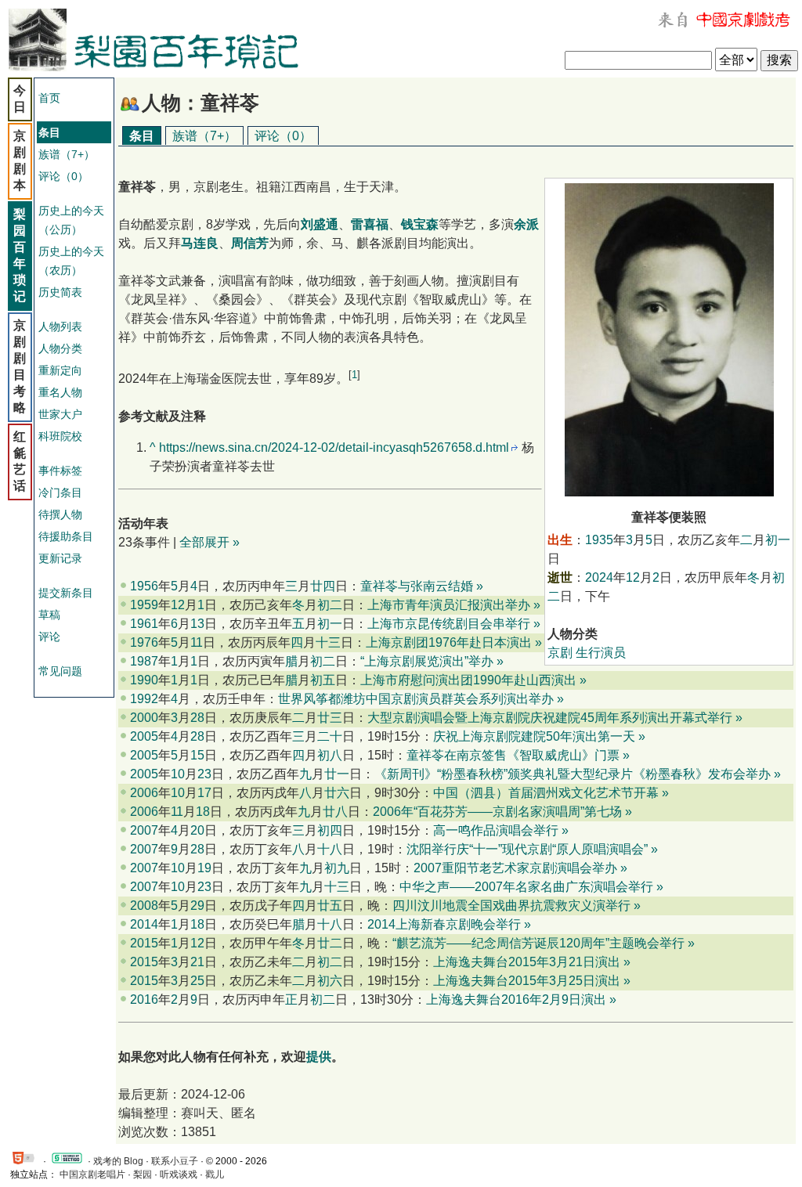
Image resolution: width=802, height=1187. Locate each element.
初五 (322, 680)
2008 (144, 905)
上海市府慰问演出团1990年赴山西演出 (468, 680)
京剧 (560, 652)
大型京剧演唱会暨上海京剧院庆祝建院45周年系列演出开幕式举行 (549, 717)
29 (197, 905)
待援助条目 (65, 536)
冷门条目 (60, 492)
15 (197, 755)
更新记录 (60, 558)
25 (197, 980)
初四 (329, 830)
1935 (599, 540)
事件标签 (60, 470)
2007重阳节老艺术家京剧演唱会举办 (515, 868)
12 (633, 577)
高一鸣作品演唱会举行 (495, 830)
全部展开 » (209, 542)
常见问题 (60, 671)
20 (197, 830)
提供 (318, 1056)
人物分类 (60, 348)
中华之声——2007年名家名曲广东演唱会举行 (526, 886)
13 (197, 623)
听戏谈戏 (178, 1174)
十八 (329, 849)
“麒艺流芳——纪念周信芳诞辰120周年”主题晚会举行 (538, 943)
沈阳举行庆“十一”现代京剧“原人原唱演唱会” (527, 849)
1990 (144, 680)
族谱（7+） (66, 154)
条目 (141, 136)
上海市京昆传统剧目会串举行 (448, 623)
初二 (329, 605)
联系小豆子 (174, 1161)
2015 (144, 943)
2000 (144, 717)
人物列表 (60, 326)
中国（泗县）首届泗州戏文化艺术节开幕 (546, 792)
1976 (144, 642)
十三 (328, 642)
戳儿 (214, 1174)
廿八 (335, 811)
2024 (599, 577)
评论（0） (63, 176)
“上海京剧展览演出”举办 (426, 661)
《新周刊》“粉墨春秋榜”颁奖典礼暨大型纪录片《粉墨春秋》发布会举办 (572, 774)
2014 (144, 924)
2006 (144, 792)
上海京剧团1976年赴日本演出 (449, 642)
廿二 (329, 943)
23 (204, 774)
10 (178, 774)
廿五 (329, 905)
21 (197, 962)
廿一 (336, 774)
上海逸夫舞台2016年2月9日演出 (516, 999)
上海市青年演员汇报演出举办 (448, 605)
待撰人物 (60, 514)
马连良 (200, 243)
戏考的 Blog (118, 1161)
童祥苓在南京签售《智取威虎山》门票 (513, 755)
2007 (144, 830)
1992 (144, 698)
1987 (144, 661)
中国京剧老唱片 (92, 1174)
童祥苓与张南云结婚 (416, 586)
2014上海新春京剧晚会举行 (444, 924)
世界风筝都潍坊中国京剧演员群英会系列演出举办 (416, 698)
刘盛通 (319, 224)
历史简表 (60, 292)
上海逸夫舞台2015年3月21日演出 (526, 962)
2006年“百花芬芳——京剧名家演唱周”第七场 (497, 811)
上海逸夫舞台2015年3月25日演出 (526, 980)
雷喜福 (369, 224)
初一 (777, 540)
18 (203, 811)
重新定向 (60, 370)
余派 (526, 224)
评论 (49, 636)
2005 (144, 736)
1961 (144, 623)
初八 (329, 755)
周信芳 (250, 243)
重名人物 (60, 392)
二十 (329, 736)
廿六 (336, 792)
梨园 (142, 1174)
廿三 (329, 717)
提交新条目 (65, 592)
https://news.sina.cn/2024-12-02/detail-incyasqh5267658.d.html (334, 447)
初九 (336, 868)
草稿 (49, 614)
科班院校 (60, 436)
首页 (49, 98)
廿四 (322, 586)
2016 (144, 999)
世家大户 (60, 414)
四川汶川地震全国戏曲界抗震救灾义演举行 (511, 905)
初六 (329, 980)
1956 (144, 586)
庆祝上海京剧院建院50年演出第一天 (534, 736)
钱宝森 (420, 224)
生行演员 (601, 652)
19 (204, 868)
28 (197, 717)
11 (196, 642)
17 (204, 792)
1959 (144, 605)
